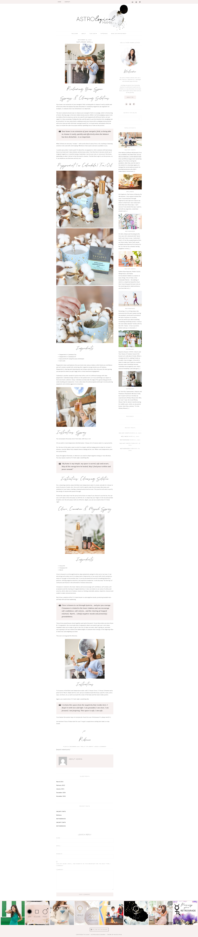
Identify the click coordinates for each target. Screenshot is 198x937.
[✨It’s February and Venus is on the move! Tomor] (87, 913)
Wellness (59, 815)
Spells (83, 746)
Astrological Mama (99, 18)
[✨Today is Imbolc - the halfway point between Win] (62, 913)
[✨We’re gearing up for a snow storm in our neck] (111, 913)
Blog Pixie (118, 934)
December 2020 (75, 746)
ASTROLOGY (130, 349)
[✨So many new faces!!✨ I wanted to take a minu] (13, 913)
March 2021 (59, 781)
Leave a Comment (100, 746)
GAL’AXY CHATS (61, 811)
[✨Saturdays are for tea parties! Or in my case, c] (161, 913)
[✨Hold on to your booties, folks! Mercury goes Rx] (185, 913)
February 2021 (60, 785)
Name (58, 838)
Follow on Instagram (100, 929)
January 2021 (60, 789)
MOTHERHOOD (61, 818)
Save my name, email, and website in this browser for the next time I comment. (83, 864)
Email (59, 845)
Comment (59, 869)
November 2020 (61, 796)
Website (59, 853)
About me (130, 97)
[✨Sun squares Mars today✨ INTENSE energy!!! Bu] (37, 913)
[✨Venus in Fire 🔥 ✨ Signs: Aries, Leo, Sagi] (136, 913)
